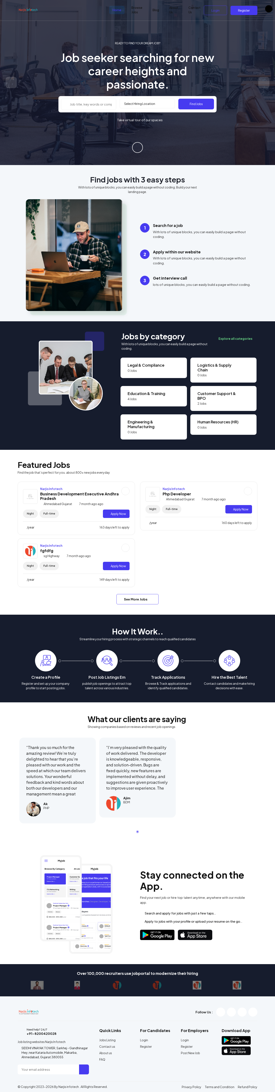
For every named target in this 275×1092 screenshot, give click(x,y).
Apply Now (118, 514)
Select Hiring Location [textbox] (139, 104)
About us (105, 1053)
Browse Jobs (136, 10)
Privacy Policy (191, 1087)
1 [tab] (137, 832)
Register (244, 10)
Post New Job (190, 1053)
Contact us (107, 1046)
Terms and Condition (219, 1087)
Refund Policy (247, 1087)
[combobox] (147, 103)
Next (263, 82)
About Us (173, 10)
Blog (156, 10)
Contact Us (194, 10)
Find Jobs (196, 104)
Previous (11, 82)
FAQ (102, 1059)
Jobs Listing (107, 1040)
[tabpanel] (58, 780)
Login (215, 10)
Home (117, 10)
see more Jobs (136, 599)
